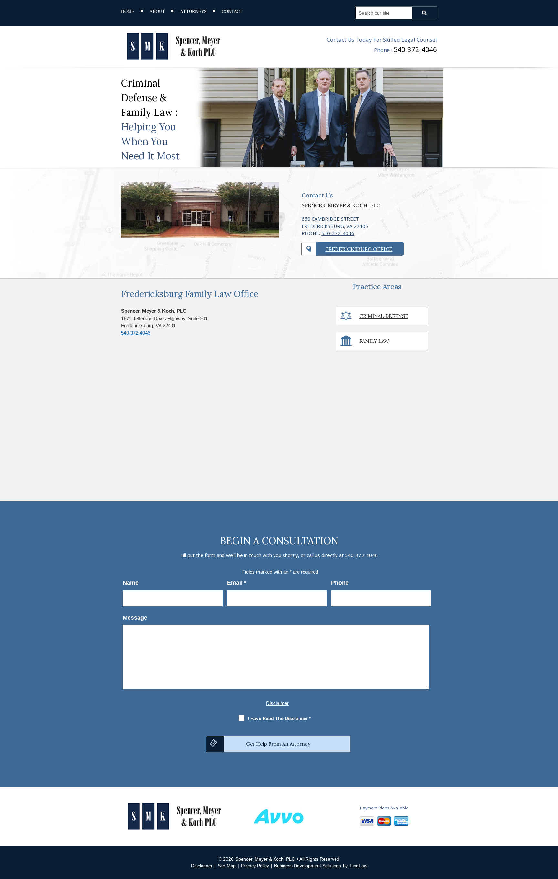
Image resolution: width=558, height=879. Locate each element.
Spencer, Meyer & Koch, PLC (265, 859)
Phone (340, 583)
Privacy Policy (255, 865)
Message (135, 617)
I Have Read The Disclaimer (279, 718)
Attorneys (193, 11)
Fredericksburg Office (358, 249)
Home (127, 11)
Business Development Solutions (307, 865)
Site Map (227, 865)
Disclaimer (277, 703)
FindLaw (358, 865)
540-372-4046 (415, 49)
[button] (551, 832)
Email (236, 583)
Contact (232, 11)
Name (131, 583)
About (157, 11)
